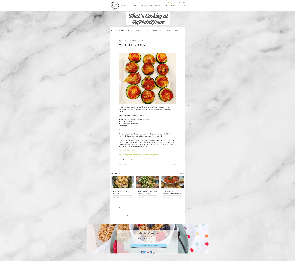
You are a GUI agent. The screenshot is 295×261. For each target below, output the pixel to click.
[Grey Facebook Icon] (178, 3)
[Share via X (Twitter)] (123, 160)
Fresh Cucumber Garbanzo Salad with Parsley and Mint (147, 192)
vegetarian (154, 30)
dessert (162, 30)
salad (147, 30)
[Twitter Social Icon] (145, 252)
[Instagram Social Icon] (151, 252)
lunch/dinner (139, 30)
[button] (181, 30)
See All (182, 173)
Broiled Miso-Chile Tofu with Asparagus (121, 192)
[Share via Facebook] (120, 160)
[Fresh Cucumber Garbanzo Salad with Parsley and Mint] (147, 182)
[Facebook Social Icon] (142, 252)
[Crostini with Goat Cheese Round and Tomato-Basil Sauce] (172, 182)
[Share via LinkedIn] (127, 160)
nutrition (175, 30)
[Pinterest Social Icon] (148, 252)
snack (168, 30)
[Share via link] (131, 160)
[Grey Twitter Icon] (180, 3)
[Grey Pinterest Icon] (182, 3)
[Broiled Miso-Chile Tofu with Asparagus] (122, 182)
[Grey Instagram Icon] (184, 3)
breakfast (121, 30)
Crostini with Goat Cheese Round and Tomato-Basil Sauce (172, 192)
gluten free (130, 30)
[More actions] (175, 41)
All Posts (113, 30)
